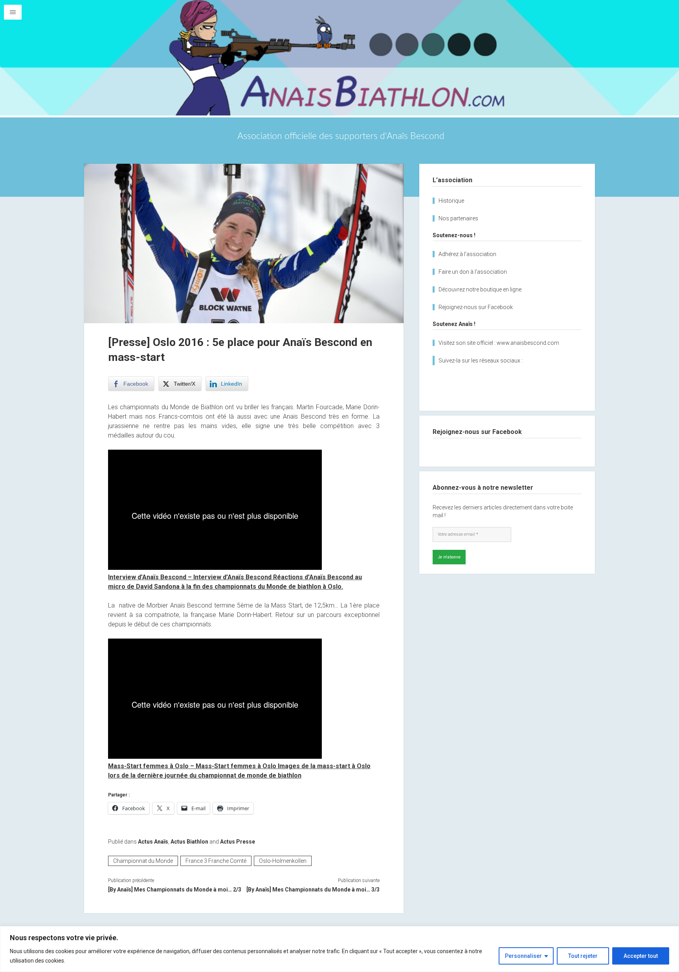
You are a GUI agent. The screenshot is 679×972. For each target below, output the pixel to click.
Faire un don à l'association (473, 272)
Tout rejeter (583, 956)
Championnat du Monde (143, 861)
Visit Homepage (339, 57)
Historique (451, 201)
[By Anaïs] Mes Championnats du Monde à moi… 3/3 (312, 889)
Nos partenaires (458, 218)
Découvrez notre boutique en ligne (480, 289)
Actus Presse (237, 841)
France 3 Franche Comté (215, 861)
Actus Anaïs (153, 841)
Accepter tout (641, 956)
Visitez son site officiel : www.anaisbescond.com (499, 343)
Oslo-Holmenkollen (282, 861)
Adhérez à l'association (467, 254)
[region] (339, 949)
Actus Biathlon (189, 841)
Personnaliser (523, 956)
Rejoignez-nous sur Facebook (476, 307)
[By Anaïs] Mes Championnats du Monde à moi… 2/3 (174, 889)
